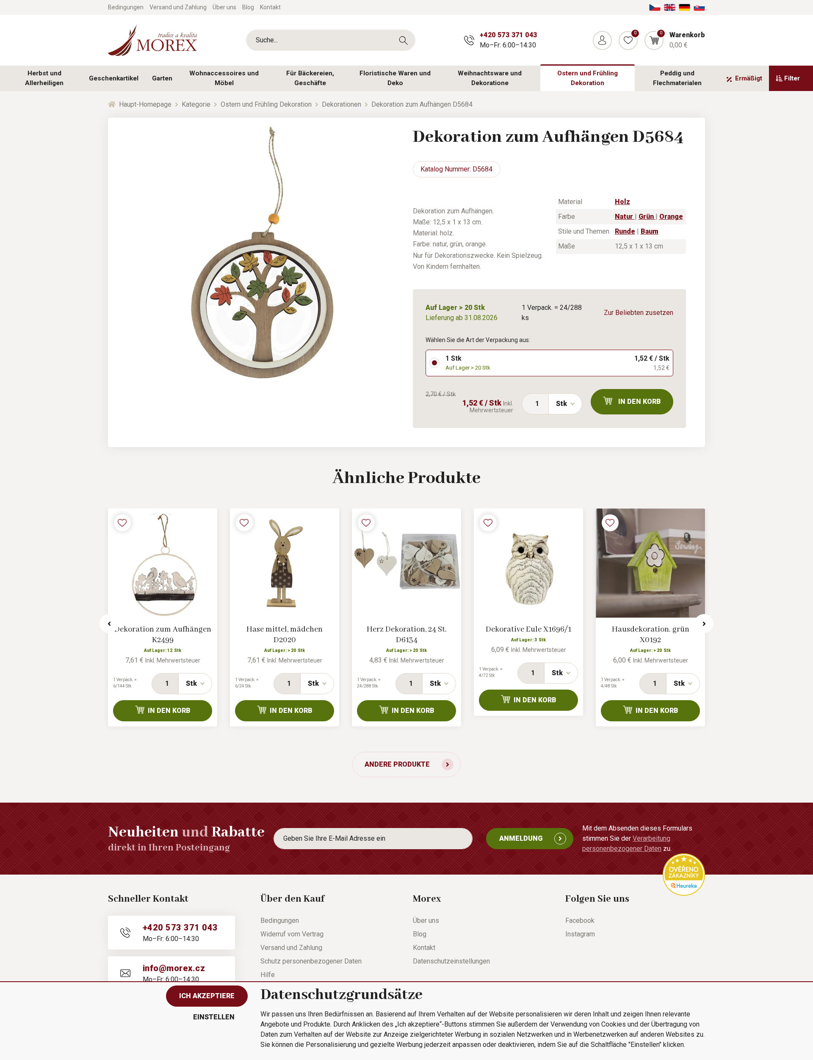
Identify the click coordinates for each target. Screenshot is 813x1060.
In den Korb (639, 402)
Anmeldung (520, 838)
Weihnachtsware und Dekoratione (490, 78)
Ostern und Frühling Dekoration (587, 78)
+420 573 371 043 (508, 35)
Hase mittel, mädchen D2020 (284, 634)
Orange (671, 217)
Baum (649, 231)
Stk (561, 404)
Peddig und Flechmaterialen (677, 78)
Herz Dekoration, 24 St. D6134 (407, 634)
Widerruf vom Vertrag (292, 934)
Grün (647, 217)
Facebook (580, 920)
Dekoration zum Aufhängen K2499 (162, 634)
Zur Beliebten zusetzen (638, 313)
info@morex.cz (174, 968)
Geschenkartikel (113, 78)
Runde (625, 231)
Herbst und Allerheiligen (44, 78)
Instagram (580, 934)
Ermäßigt (748, 78)
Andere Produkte (397, 764)
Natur (625, 217)
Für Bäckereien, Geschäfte (310, 78)
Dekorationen (341, 104)
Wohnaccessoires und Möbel (224, 78)
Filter (792, 78)
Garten (162, 78)
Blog (248, 7)
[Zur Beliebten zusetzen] (122, 522)
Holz (622, 202)
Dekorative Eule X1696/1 (528, 629)
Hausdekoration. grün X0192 (650, 634)
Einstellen (214, 1017)
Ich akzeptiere (207, 996)
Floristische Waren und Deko (395, 78)
